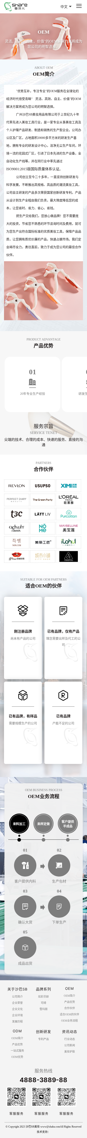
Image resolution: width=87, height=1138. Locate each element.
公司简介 (17, 996)
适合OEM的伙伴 (69, 1014)
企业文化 (17, 1009)
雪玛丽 (43, 1009)
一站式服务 (17, 1050)
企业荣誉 (17, 1002)
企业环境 (17, 1015)
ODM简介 (17, 1038)
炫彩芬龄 (43, 996)
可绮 (43, 1002)
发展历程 (17, 1021)
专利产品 (43, 1039)
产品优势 (69, 1002)
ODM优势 (17, 1057)
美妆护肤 (69, 1051)
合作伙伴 (69, 1008)
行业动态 (69, 1039)
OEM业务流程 (69, 1020)
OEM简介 (69, 995)
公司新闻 (69, 1045)
